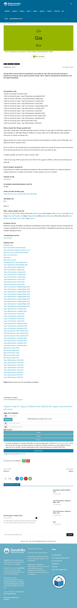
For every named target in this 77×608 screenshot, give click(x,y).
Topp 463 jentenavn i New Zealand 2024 (16, 333)
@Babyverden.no (49, 541)
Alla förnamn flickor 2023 (11, 353)
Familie (42, 11)
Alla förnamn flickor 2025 (11, 348)
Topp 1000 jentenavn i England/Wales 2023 (17, 296)
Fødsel (22, 11)
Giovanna (59, 213)
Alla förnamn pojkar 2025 (11, 350)
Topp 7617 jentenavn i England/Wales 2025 (17, 287)
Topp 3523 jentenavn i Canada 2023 (15, 274)
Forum (49, 11)
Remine (6, 218)
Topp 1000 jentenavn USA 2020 (13, 372)
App (63, 11)
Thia (10, 218)
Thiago (14, 218)
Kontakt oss (55, 564)
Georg (9, 179)
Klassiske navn (8, 245)
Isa (15, 194)
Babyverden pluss (16, 18)
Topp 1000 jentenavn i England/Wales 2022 (17, 299)
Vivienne (32, 218)
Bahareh (6, 213)
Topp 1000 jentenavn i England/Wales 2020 (17, 304)
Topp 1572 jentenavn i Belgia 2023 (14, 270)
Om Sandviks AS (57, 561)
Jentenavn (17, 64)
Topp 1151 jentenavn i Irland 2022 (14, 321)
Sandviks (6, 560)
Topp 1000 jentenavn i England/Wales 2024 (17, 292)
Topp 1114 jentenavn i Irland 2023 (14, 318)
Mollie (48, 216)
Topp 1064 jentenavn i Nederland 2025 (15, 323)
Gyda (24, 194)
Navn (35, 11)
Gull (63, 213)
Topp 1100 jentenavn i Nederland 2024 (15, 326)
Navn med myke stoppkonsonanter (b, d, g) (17, 250)
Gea (5, 179)
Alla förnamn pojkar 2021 (11, 358)
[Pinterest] (26, 478)
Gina (12, 194)
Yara (28, 194)
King (15, 216)
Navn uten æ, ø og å (10, 260)
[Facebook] (17, 478)
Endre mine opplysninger (59, 569)
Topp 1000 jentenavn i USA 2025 (13, 360)
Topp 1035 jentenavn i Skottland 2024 (15, 341)
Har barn (38, 440)
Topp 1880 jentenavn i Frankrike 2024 (15, 311)
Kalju (54, 522)
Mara (35, 194)
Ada (8, 194)
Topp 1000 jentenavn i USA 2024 (13, 363)
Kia (13, 216)
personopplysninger (10, 593)
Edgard (40, 213)
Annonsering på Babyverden (60, 558)
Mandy (35, 216)
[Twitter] (21, 478)
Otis (70, 216)
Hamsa (71, 213)
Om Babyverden (57, 555)
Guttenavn (10, 23)
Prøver (7, 11)
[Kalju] (46, 525)
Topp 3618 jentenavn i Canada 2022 (15, 277)
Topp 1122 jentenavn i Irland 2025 (14, 314)
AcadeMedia (21, 568)
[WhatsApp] (30, 478)
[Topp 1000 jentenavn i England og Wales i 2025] (46, 514)
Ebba (31, 194)
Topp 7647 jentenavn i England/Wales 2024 (17, 289)
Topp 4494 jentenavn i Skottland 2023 (15, 343)
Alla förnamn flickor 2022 (11, 355)
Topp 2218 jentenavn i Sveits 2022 (14, 284)
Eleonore (6, 471)
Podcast (57, 11)
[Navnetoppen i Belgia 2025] (20, 501)
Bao (10, 213)
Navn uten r (7, 257)
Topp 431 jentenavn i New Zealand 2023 (16, 336)
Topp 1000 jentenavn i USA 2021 (13, 370)
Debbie (35, 213)
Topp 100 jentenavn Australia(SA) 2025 (16, 265)
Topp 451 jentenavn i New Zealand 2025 (16, 331)
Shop (6, 18)
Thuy (18, 218)
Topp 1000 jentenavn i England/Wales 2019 (17, 306)
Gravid (14, 11)
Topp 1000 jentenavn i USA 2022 (13, 367)
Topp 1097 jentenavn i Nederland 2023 (15, 328)
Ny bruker (55, 566)
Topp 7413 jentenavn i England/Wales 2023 (17, 294)
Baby (28, 11)
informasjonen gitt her (62, 443)
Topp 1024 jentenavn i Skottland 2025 (15, 338)
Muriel (52, 216)
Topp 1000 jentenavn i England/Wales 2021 (17, 301)
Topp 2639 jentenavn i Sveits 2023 (14, 282)
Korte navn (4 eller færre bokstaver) (15, 247)
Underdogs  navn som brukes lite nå (15, 262)
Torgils (23, 218)
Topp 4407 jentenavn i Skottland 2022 (15, 345)
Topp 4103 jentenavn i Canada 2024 (15, 272)
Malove (71, 471)
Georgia (9, 238)
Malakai (30, 216)
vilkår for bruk (21, 453)
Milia (44, 216)
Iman (9, 216)
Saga (5, 194)
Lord (21, 216)
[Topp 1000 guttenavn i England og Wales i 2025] (46, 503)
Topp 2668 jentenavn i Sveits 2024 (14, 279)
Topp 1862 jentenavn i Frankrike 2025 (15, 309)
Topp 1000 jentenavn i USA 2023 (13, 365)
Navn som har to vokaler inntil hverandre (16, 252)
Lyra (17, 194)
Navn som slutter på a (10, 255)
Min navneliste (39, 56)
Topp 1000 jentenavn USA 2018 (13, 377)
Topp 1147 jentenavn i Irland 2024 (14, 316)
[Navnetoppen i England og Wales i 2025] (46, 493)
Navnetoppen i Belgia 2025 (13, 515)
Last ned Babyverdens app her (13, 399)
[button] (71, 4)
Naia (21, 194)
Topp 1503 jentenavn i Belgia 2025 (14, 267)
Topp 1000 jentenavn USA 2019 (13, 375)
